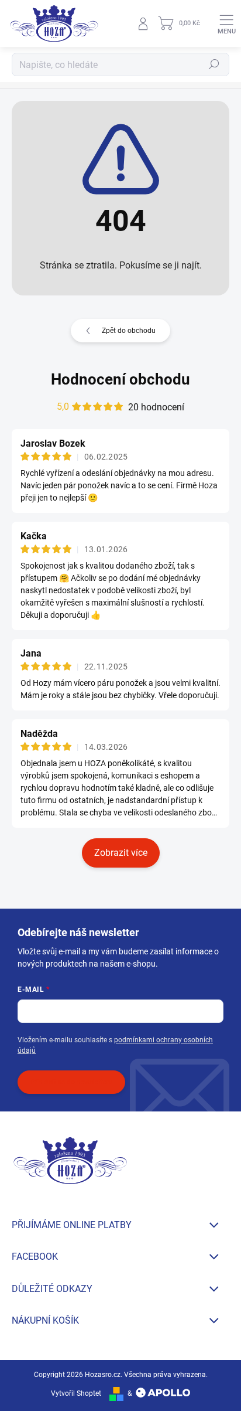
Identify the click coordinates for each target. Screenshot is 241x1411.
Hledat (214, 64)
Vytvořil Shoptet (76, 1393)
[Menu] (226, 23)
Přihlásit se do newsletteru (71, 1082)
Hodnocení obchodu (120, 379)
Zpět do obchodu (129, 331)
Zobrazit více (120, 852)
